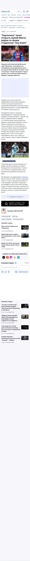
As (2, 120)
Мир (9, 15)
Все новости (4, 27)
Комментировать (23, 272)
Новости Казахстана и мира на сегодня (11, 25)
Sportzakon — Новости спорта (17, 27)
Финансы (13, 15)
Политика (3, 15)
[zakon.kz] (5, 11)
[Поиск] (24, 11)
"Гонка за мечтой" (14, 109)
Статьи (19, 15)
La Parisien (24, 177)
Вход (27, 263)
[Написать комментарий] (15, 267)
